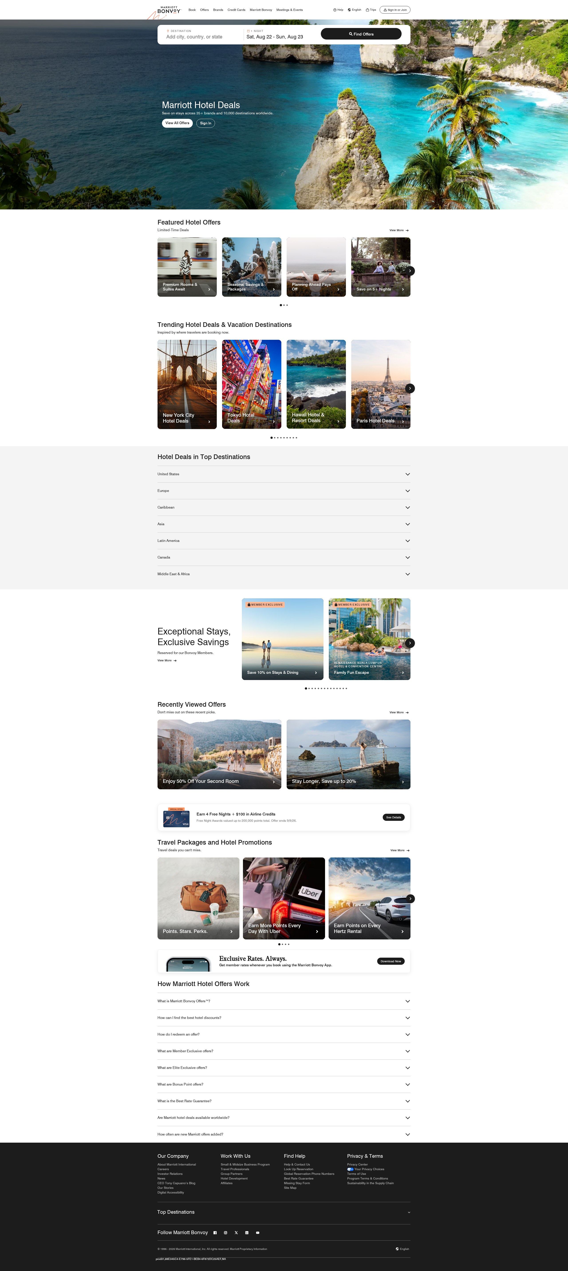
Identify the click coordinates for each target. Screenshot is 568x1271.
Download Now (391, 961)
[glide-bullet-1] (282, 944)
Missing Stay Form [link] (297, 1183)
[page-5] (284, 437)
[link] (337, 9)
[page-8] (293, 437)
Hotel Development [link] (234, 1178)
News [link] (161, 1178)
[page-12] (340, 688)
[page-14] (346, 688)
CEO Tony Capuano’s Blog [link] (176, 1183)
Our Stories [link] (166, 1187)
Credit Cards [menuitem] (236, 10)
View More (397, 230)
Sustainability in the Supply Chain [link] (370, 1183)
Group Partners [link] (232, 1174)
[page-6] (287, 437)
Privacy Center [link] (357, 1164)
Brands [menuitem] (218, 10)
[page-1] (281, 305)
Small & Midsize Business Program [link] (245, 1164)
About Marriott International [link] (177, 1164)
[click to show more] (410, 271)
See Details (393, 817)
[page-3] (287, 305)
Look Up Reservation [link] (298, 1169)
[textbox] (203, 37)
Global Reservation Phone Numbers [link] (309, 1174)
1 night (257, 31)
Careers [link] (163, 1169)
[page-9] (296, 437)
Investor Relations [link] (170, 1174)
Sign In (205, 123)
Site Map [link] (290, 1187)
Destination (181, 31)
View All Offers (177, 123)
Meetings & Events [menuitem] (289, 10)
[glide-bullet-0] (279, 944)
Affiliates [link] (227, 1183)
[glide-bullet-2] (285, 944)
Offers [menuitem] (204, 10)
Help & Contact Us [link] (297, 1164)
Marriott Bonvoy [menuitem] (261, 10)
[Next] (410, 898)
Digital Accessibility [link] (171, 1192)
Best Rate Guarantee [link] (299, 1178)
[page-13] (343, 688)
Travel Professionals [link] (235, 1169)
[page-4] (281, 437)
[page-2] (284, 305)
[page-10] (334, 688)
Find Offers (364, 34)
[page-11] (337, 688)
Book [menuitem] (192, 10)
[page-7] (290, 437)
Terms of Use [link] (356, 1174)
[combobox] (203, 34)
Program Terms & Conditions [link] (367, 1178)
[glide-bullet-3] (288, 944)
